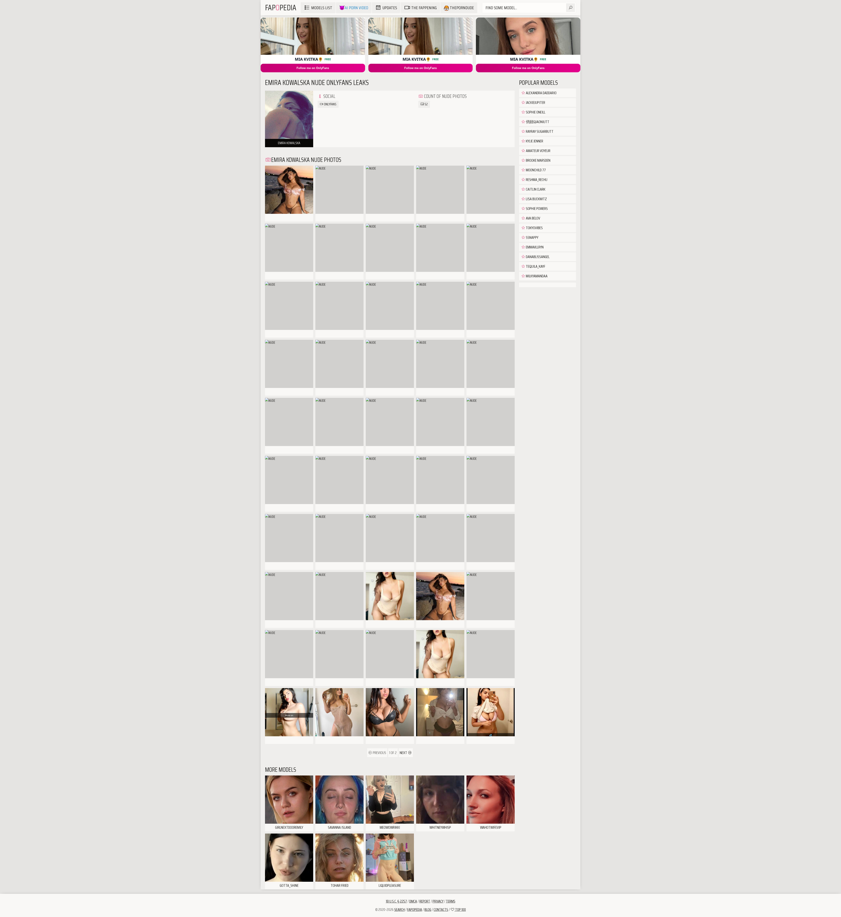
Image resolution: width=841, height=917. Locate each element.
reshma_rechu (536, 180)
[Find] (570, 7)
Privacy (438, 901)
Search (399, 909)
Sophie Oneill (535, 112)
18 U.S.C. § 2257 (396, 901)
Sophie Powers (536, 208)
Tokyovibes (534, 228)
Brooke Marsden (537, 160)
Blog (427, 909)
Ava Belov (532, 218)
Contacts (441, 909)
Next (404, 753)
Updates (389, 7)
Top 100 (460, 909)
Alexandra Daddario (541, 93)
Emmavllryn (534, 247)
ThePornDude (461, 7)
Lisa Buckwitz (536, 199)
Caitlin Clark (535, 189)
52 (426, 104)
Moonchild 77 (535, 170)
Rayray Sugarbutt (539, 131)
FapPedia (280, 7)
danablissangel (537, 257)
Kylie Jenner (534, 141)
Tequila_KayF (535, 266)
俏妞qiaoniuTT (537, 122)
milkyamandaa (536, 276)
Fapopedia (414, 909)
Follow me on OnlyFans (313, 68)
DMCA (413, 901)
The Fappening (424, 7)
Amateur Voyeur (537, 151)
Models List (321, 7)
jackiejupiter (535, 102)
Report (424, 901)
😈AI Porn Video (353, 7)
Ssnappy (531, 237)
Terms (450, 901)
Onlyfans (329, 104)
